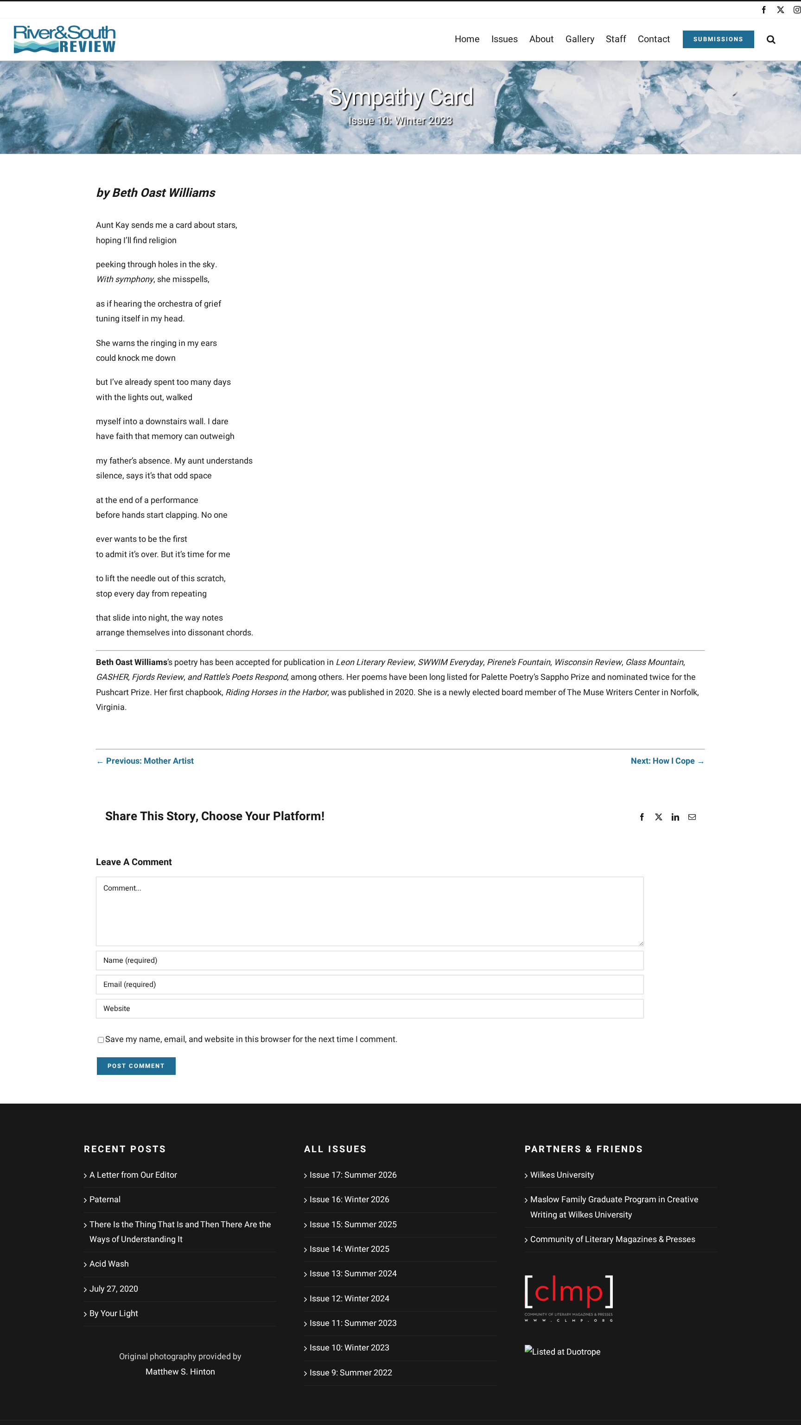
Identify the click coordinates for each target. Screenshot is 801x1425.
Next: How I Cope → (668, 761)
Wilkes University (562, 1175)
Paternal (105, 1199)
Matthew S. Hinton (180, 1372)
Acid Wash (109, 1264)
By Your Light (113, 1313)
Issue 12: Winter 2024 (349, 1299)
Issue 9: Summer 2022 (351, 1373)
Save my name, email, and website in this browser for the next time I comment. (251, 1039)
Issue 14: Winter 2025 (349, 1249)
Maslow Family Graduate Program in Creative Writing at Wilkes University (614, 1207)
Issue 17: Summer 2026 (353, 1175)
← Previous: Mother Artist (145, 761)
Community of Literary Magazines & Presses (612, 1239)
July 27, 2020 (113, 1289)
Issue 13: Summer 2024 (353, 1274)
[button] (771, 39)
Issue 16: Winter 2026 (349, 1199)
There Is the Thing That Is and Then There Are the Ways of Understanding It (180, 1232)
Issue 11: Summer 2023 (353, 1323)
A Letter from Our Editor (133, 1175)
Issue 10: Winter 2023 (349, 1348)
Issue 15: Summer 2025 (353, 1224)
